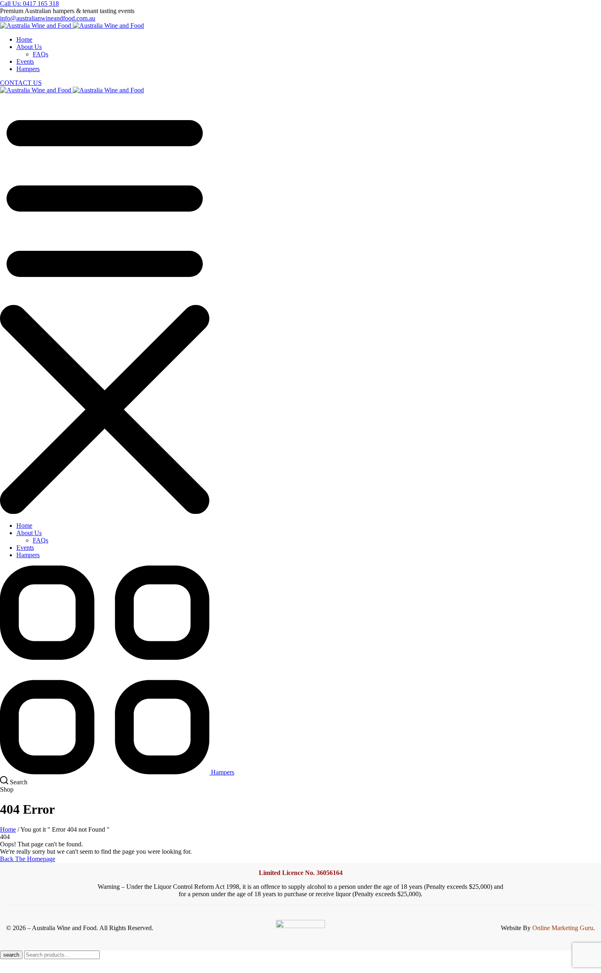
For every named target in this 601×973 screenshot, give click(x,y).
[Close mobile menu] (104, 511)
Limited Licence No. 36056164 (301, 872)
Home (8, 829)
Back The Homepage (27, 858)
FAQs (40, 54)
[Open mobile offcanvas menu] (104, 300)
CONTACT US (21, 82)
